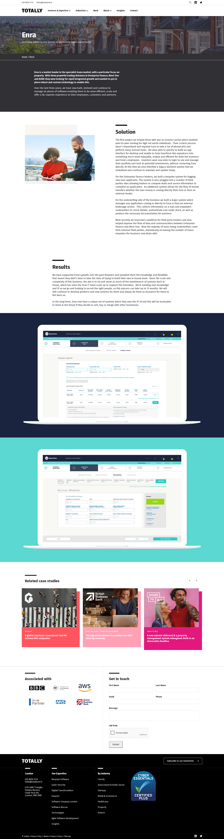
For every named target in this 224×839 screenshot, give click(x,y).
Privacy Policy (36, 836)
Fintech (101, 813)
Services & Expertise (58, 10)
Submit (115, 744)
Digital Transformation (62, 790)
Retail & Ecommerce (107, 796)
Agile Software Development (65, 818)
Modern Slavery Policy (53, 836)
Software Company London (64, 801)
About (106, 10)
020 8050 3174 (27, 2)
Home (24, 57)
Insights (121, 10)
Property (102, 807)
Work (95, 10)
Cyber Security (58, 785)
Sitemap (67, 836)
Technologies (58, 813)
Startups (102, 790)
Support (55, 796)
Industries (81, 10)
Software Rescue (60, 807)
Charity (101, 779)
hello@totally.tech (44, 2)
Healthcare (103, 801)
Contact (134, 10)
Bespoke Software (60, 779)
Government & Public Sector (111, 785)
